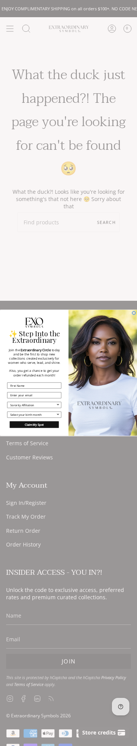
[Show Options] (58, 405)
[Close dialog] (133, 313)
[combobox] (33, 405)
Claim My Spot (34, 425)
